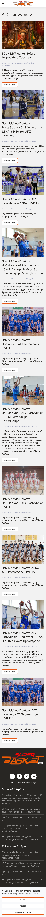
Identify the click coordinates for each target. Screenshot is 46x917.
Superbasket (6, 65)
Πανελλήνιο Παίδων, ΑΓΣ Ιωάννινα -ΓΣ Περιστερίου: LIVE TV (20, 714)
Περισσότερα (9, 84)
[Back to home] (23, 3)
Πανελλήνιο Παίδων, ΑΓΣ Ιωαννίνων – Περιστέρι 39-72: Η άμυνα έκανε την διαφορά (22, 637)
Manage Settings (23, 912)
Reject (23, 906)
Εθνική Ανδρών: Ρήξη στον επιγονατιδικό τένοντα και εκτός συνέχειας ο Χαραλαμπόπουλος (20, 828)
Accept (23, 900)
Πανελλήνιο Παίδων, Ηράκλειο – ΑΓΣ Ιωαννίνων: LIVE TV (21, 344)
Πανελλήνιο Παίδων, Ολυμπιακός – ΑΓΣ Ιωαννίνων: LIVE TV (22, 503)
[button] (3, 3)
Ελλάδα (34, 141)
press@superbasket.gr (28, 782)
